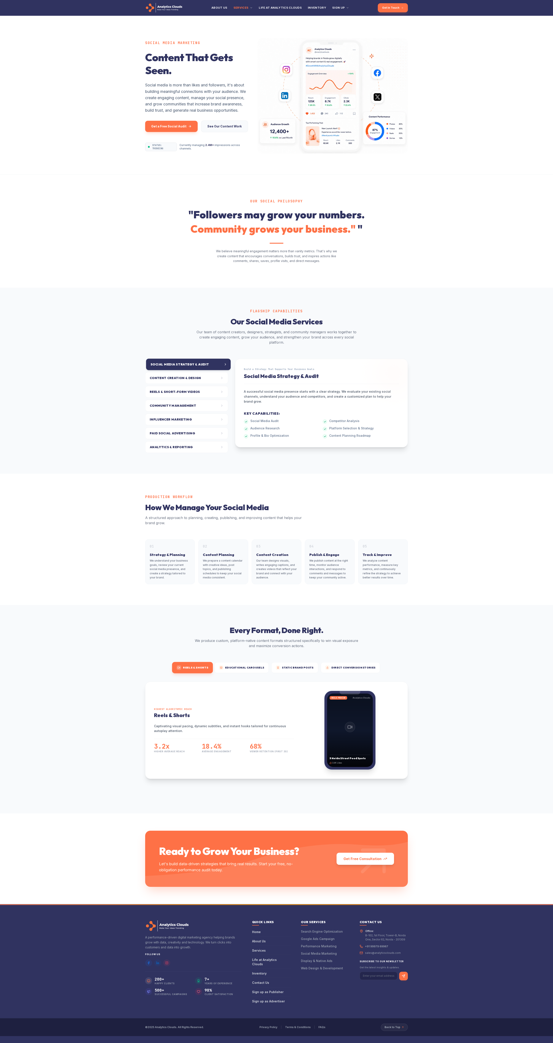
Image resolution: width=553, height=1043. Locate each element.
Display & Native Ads (316, 961)
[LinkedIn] (157, 962)
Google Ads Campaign (318, 939)
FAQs (321, 1027)
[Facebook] (148, 962)
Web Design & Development (322, 968)
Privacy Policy (268, 1027)
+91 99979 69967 (376, 946)
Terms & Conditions (298, 1027)
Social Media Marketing (319, 953)
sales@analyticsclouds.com (383, 952)
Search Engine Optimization (322, 931)
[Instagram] (166, 962)
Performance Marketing (319, 946)
